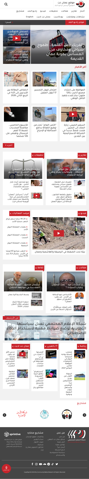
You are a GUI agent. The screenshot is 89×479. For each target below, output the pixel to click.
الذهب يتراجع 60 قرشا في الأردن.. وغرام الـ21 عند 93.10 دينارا (17, 253)
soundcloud (45, 464)
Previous (83, 46)
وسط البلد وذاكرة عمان (18, 295)
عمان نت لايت (43, 17)
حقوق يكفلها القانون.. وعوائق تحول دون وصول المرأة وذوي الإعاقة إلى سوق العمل (61, 198)
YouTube (40, 464)
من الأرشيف (12, 318)
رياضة (83, 346)
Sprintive (19, 444)
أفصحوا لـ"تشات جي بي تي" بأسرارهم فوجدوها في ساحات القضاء (38, 359)
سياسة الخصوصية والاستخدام (57, 454)
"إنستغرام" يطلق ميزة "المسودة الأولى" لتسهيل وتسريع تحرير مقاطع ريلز (38, 380)
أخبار (82, 11)
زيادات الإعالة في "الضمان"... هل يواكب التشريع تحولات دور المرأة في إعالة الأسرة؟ (24, 172)
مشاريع (20, 11)
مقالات (64, 11)
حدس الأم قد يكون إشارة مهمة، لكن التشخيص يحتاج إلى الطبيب (10, 359)
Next (33, 46)
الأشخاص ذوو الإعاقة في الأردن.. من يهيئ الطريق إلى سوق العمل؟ (62, 298)
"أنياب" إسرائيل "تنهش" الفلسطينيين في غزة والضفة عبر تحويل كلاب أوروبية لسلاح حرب (18, 198)
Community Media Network (45, 472)
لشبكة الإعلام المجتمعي (14, 446)
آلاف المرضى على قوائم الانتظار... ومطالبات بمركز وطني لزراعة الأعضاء (17, 56)
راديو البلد (32, 11)
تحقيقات (53, 11)
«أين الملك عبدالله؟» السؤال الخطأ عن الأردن (61, 308)
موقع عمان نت (66, 3)
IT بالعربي (52, 346)
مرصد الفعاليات (20, 213)
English (29, 17)
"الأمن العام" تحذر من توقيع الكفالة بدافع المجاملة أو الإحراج (45, 128)
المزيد (9, 145)
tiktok (52, 464)
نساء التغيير (38, 440)
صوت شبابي (80, 219)
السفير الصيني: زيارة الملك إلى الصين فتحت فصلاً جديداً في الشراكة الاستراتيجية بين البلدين (73, 131)
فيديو (43, 11)
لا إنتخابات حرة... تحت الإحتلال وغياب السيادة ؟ (67, 286)
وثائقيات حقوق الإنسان (34, 437)
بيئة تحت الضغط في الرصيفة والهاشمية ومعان (60, 252)
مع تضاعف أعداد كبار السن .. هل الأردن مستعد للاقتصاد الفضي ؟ (59, 54)
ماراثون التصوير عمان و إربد (34, 449)
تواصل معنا (60, 445)
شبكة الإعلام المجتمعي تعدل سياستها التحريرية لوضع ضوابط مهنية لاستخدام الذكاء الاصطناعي (46, 328)
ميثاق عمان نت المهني (56, 440)
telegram (49, 464)
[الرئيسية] (80, 4)
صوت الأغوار (38, 442)
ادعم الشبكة (60, 450)
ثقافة (40, 268)
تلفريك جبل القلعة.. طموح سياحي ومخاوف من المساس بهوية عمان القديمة (61, 185)
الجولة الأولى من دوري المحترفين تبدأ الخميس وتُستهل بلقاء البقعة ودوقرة (67, 384)
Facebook (32, 464)
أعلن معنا (61, 442)
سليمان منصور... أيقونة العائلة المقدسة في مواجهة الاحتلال (23, 286)
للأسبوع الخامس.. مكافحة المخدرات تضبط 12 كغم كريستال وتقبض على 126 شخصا (17, 131)
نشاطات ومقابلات (75, 17)
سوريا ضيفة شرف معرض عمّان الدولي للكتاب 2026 (20, 304)
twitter (57, 464)
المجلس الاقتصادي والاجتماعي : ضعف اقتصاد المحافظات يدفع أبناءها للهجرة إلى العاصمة (17, 37)
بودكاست (58, 17)
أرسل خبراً (61, 447)
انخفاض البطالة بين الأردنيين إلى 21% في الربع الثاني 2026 (17, 93)
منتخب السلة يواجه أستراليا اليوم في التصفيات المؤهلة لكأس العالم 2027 (66, 360)
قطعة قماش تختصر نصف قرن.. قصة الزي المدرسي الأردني (10, 378)
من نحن (62, 437)
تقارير (74, 11)
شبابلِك (40, 445)
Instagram (36, 464)
